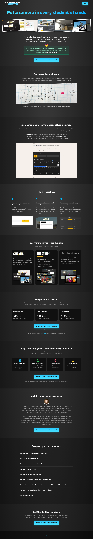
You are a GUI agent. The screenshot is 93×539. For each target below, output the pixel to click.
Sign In (85, 3)
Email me (43, 333)
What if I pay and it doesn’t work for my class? (35, 479)
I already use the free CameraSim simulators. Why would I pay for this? (44, 485)
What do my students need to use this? (33, 453)
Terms (57, 535)
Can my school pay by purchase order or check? (36, 490)
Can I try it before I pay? (28, 469)
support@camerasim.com (48, 535)
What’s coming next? (27, 495)
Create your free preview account (46, 60)
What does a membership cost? (31, 474)
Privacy (62, 535)
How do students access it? (29, 459)
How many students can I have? (31, 464)
